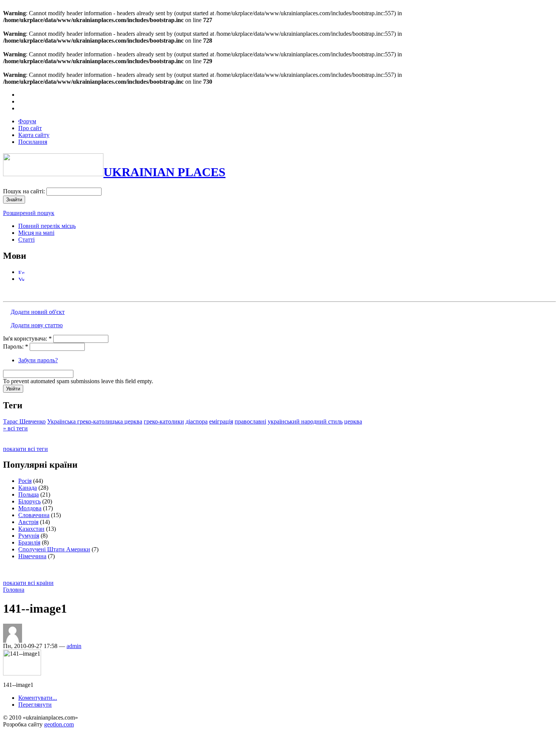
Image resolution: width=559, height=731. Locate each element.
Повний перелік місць (47, 226)
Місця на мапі (36, 232)
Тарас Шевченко (24, 421)
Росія (25, 481)
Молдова (29, 508)
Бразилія (29, 542)
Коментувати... (37, 697)
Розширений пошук (28, 213)
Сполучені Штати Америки (54, 549)
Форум (27, 121)
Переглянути (35, 704)
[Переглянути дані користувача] (12, 640)
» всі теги (15, 428)
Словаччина (33, 515)
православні (250, 421)
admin (74, 646)
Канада (27, 487)
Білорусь (29, 501)
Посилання (32, 142)
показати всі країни (28, 583)
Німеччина (32, 556)
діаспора (197, 421)
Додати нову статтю (37, 325)
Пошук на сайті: (24, 191)
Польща (28, 494)
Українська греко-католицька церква (94, 421)
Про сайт (30, 128)
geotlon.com (59, 724)
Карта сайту (33, 135)
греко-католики (164, 421)
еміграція (221, 421)
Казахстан (31, 529)
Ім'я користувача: (27, 338)
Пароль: (15, 346)
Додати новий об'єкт (38, 312)
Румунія (28, 535)
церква (353, 421)
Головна (13, 589)
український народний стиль (305, 421)
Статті (26, 239)
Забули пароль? (38, 360)
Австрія (28, 522)
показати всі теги (25, 449)
